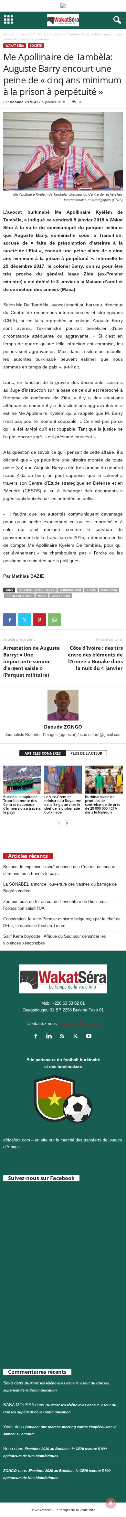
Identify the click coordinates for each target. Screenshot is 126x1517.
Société (26, 34)
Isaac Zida (109, 590)
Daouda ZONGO (24, 101)
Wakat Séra (61, 596)
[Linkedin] (50, 1036)
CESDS (91, 590)
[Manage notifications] (111, 1503)
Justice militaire (19, 596)
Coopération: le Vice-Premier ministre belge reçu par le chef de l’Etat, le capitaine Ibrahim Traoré (62, 922)
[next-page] (67, 823)
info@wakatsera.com (79, 1023)
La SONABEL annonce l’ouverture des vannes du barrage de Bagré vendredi (60, 887)
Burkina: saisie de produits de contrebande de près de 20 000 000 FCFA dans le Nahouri (102, 804)
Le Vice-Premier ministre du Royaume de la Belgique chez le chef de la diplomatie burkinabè (62, 804)
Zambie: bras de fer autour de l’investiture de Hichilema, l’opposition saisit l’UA (55, 905)
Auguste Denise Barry (36, 590)
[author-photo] (63, 705)
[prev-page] (59, 823)
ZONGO (10, 1471)
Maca (42, 596)
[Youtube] (90, 1036)
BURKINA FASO (70, 590)
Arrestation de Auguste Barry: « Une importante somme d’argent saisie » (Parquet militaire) (31, 661)
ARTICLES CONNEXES (43, 753)
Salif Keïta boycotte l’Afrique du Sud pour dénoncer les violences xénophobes (54, 939)
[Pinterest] (39, 619)
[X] (24, 619)
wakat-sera (14, 45)
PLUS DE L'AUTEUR (86, 753)
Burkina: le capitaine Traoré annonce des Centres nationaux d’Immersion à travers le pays (22, 804)
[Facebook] (9, 619)
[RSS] (63, 1036)
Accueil (8, 34)
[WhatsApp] (54, 619)
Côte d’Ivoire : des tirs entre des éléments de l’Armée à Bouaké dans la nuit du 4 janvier (95, 658)
